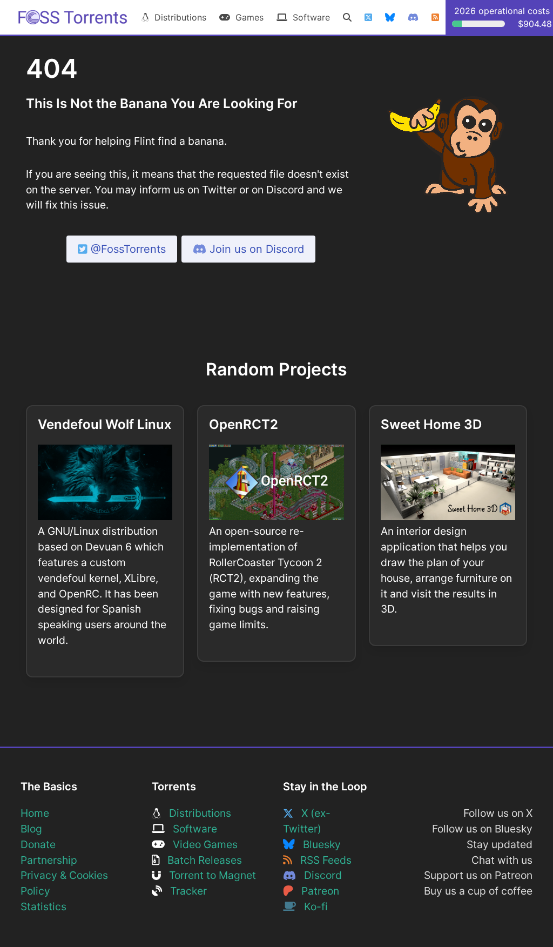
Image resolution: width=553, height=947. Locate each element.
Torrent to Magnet (208, 875)
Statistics (43, 906)
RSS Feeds (322, 860)
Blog (31, 828)
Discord (319, 875)
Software (308, 17)
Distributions (177, 17)
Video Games (201, 844)
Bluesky (318, 844)
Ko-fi (312, 906)
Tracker (184, 890)
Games (247, 17)
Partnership (49, 860)
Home (35, 813)
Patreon (316, 890)
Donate (38, 844)
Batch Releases (200, 860)
